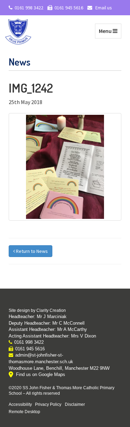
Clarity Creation (51, 310)
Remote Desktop (24, 411)
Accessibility (20, 404)
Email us (103, 8)
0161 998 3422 (29, 8)
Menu (109, 30)
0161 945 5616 (68, 8)
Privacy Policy (48, 404)
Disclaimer (75, 404)
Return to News (31, 251)
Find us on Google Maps (40, 374)
